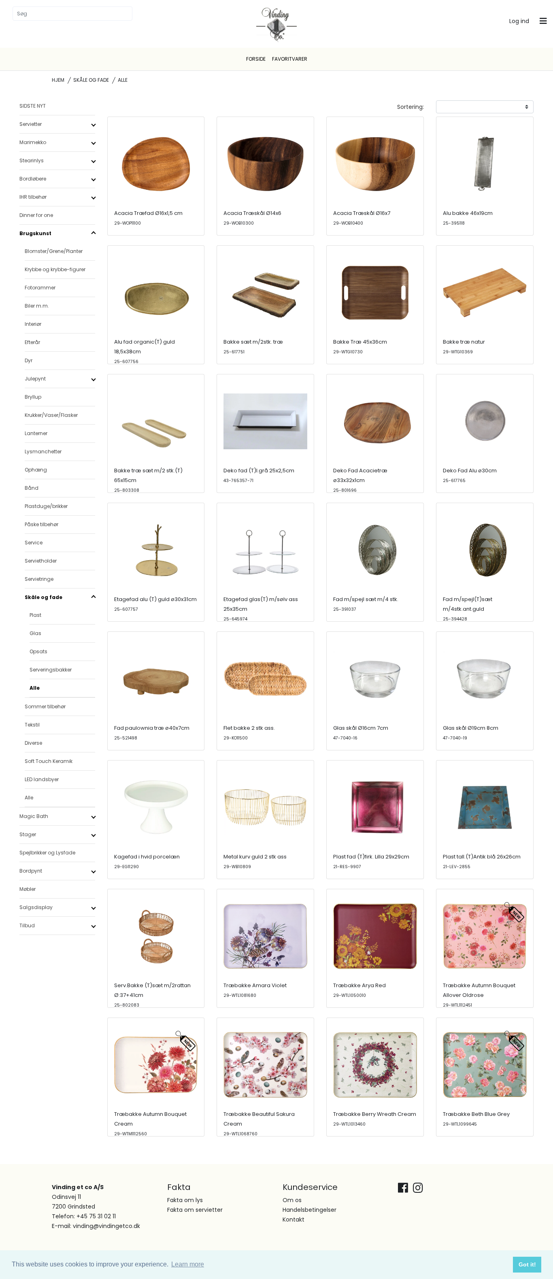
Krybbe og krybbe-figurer (55, 269)
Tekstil (32, 724)
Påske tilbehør (41, 524)
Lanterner (36, 433)
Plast (35, 615)
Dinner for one (36, 215)
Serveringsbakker (51, 669)
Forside (256, 58)
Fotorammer (40, 287)
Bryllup (33, 396)
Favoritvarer (289, 58)
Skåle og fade (91, 79)
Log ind (519, 21)
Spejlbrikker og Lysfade (47, 852)
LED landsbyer (42, 779)
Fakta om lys (185, 1200)
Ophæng (36, 469)
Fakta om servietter (195, 1210)
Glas (35, 633)
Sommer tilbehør (45, 706)
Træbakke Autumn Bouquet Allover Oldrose (479, 995)
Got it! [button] (527, 1264)
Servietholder (41, 560)
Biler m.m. (37, 305)
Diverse (33, 742)
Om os (292, 1200)
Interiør (33, 324)
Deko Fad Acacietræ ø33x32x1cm (360, 480)
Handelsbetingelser (309, 1210)
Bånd (31, 487)
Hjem (58, 79)
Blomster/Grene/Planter (54, 251)
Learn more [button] (187, 1264)
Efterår (32, 342)
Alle (35, 687)
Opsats (38, 651)
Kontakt (293, 1219)
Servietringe (39, 579)
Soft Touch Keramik (48, 761)
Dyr (28, 360)
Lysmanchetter (43, 451)
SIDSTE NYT (32, 105)
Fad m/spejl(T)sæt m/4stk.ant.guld (467, 608)
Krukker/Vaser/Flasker (51, 415)
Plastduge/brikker (46, 506)
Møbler (27, 889)
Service (34, 542)
